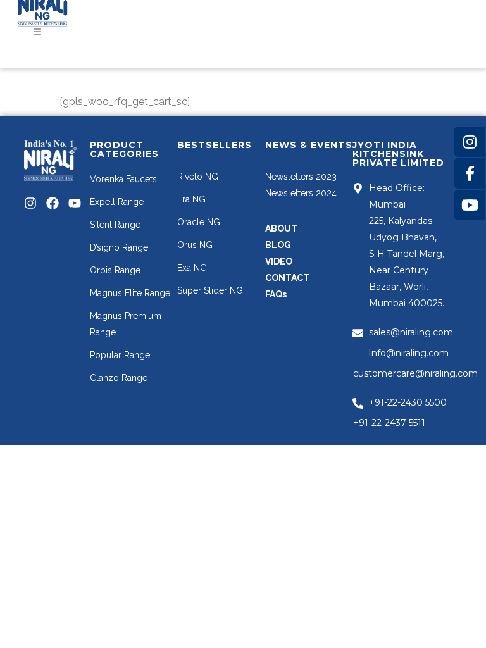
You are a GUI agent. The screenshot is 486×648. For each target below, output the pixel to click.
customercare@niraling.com (415, 373)
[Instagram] (30, 203)
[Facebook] (52, 203)
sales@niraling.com (411, 332)
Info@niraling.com (408, 353)
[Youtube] (74, 203)
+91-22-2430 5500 (408, 402)
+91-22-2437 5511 (389, 422)
